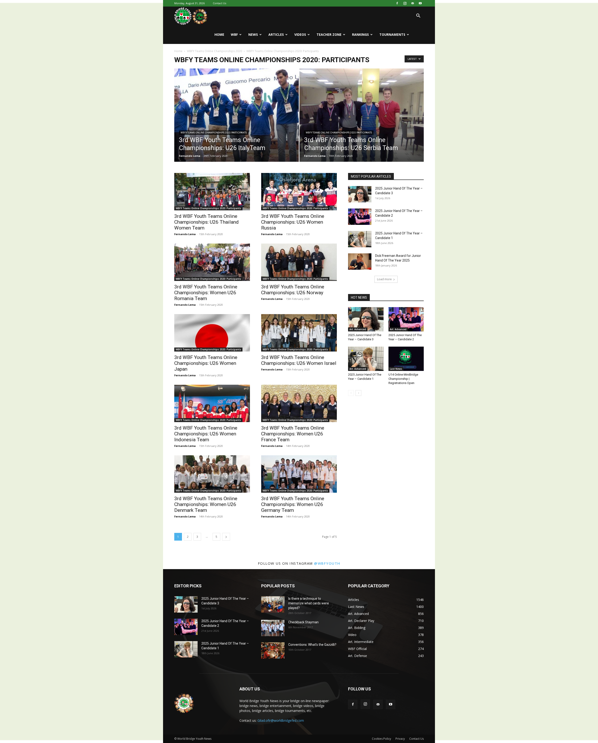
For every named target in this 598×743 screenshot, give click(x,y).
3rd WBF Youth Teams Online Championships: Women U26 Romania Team (205, 292)
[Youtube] (420, 3)
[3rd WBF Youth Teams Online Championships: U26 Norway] (299, 262)
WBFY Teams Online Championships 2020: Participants (214, 132)
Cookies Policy (381, 739)
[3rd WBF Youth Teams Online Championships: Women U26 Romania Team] (212, 262)
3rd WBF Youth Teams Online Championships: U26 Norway (292, 289)
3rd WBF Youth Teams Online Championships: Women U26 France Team (292, 433)
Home (219, 34)
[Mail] (412, 3)
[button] (418, 16)
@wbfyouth (327, 563)
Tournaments (392, 34)
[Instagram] (404, 3)
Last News (396, 368)
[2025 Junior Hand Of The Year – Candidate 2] (359, 216)
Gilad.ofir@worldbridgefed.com (280, 720)
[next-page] (226, 537)
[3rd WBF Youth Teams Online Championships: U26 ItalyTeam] (236, 122)
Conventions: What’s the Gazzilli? (312, 644)
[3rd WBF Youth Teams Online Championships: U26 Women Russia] (299, 191)
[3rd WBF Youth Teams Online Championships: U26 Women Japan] (212, 333)
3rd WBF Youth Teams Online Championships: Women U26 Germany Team (292, 504)
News (253, 34)
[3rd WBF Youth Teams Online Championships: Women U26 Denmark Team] (212, 474)
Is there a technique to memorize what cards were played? (308, 603)
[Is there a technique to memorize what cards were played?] (273, 604)
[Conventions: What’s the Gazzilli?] (273, 650)
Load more (384, 279)
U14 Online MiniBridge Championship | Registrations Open (403, 379)
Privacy (400, 739)
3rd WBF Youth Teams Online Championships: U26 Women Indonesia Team (205, 433)
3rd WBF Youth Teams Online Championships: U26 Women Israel (298, 360)
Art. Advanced (357, 329)
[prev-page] (351, 393)
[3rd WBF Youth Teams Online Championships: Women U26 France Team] (299, 403)
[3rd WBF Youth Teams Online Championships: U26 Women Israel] (299, 333)
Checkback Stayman (303, 622)
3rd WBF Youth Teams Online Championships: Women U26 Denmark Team (205, 504)
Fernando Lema (189, 156)
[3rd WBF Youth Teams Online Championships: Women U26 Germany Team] (299, 474)
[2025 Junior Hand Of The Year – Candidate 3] (359, 194)
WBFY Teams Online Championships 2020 (214, 51)
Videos (300, 34)
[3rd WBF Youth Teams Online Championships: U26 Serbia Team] (361, 122)
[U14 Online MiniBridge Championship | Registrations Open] (406, 359)
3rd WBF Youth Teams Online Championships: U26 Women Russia (292, 222)
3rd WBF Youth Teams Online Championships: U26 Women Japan (205, 363)
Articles (276, 34)
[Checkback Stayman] (273, 628)
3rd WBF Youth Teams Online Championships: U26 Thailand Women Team (206, 222)
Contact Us (219, 3)
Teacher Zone (329, 34)
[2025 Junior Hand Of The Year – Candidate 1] (359, 239)
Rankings (360, 34)
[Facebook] (397, 3)
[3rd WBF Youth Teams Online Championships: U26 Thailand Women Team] (212, 191)
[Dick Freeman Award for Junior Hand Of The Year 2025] (359, 261)
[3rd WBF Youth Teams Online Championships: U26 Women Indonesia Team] (212, 403)
